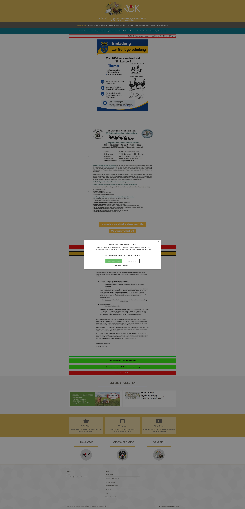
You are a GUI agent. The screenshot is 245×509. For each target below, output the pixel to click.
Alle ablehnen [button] (131, 261)
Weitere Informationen (122, 251)
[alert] (122, 254)
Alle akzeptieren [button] (114, 261)
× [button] (158, 242)
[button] (122, 266)
